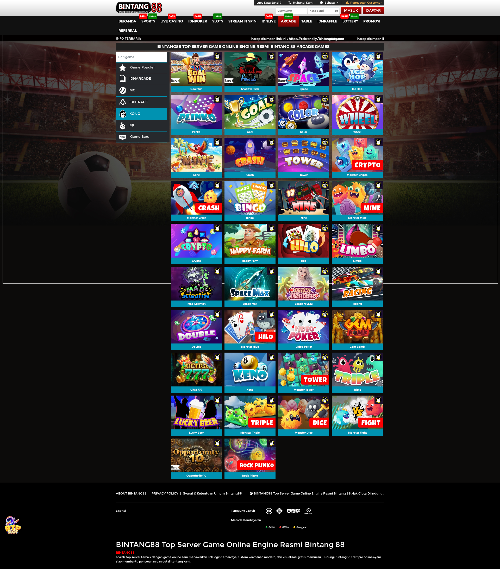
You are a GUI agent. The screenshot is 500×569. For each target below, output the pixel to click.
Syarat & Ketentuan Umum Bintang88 (212, 493)
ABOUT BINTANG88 (131, 493)
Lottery (350, 21)
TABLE (306, 21)
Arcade (288, 21)
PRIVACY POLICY (165, 493)
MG (132, 90)
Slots (217, 21)
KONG (134, 113)
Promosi (371, 21)
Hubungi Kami (303, 2)
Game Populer (142, 67)
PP (131, 125)
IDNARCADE (140, 78)
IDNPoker (197, 21)
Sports (148, 21)
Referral (127, 30)
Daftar (373, 10)
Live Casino (171, 21)
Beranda (127, 21)
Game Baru (139, 136)
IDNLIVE (269, 21)
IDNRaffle (327, 21)
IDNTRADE (138, 102)
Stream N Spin (242, 21)
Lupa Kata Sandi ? (269, 2)
